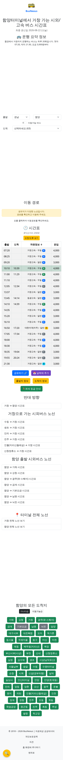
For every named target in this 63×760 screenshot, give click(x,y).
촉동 (44, 706)
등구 (35, 639)
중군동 (24, 706)
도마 (40, 633)
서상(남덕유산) (47, 660)
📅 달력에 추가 (41, 373)
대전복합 (28, 633)
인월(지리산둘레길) (36, 693)
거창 (30, 619)
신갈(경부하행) (36, 673)
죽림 (50, 700)
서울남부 (13, 666)
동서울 (9, 639)
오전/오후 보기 (31, 238)
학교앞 (36, 713)
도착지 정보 (41, 380)
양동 (17, 686)
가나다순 (24, 611)
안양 (36, 680)
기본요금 (22, 626)
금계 (9, 626)
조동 (41, 700)
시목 (21, 673)
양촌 (26, 686)
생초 (32, 660)
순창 (11, 673)
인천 (53, 693)
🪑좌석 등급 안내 (31, 388)
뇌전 (43, 626)
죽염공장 (11, 706)
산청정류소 (51, 653)
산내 (38, 653)
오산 (36, 686)
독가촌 (50, 633)
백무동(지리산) (31, 646)
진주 (35, 706)
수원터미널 (48, 666)
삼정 (10, 660)
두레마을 (23, 639)
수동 (35, 666)
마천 (54, 639)
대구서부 (13, 633)
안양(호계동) (50, 680)
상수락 (21, 660)
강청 (21, 619)
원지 (9, 693)
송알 (25, 666)
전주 (31, 700)
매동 (16, 646)
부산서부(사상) (13, 653)
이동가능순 (37, 611)
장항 (21, 700)
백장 (46, 646)
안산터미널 (23, 680)
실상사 (9, 680)
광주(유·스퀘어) (46, 619)
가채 (11, 619)
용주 (46, 686)
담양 (53, 626)
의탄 (19, 693)
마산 (44, 639)
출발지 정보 (22, 380)
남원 (34, 626)
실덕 (51, 673)
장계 (12, 700)
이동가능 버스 (34, 122)
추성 (54, 706)
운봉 (55, 686)
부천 (28, 653)
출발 (5, 117)
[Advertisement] (31, 79)
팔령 (25, 713)
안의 (7, 686)
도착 (5, 128)
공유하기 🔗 (20, 373)
